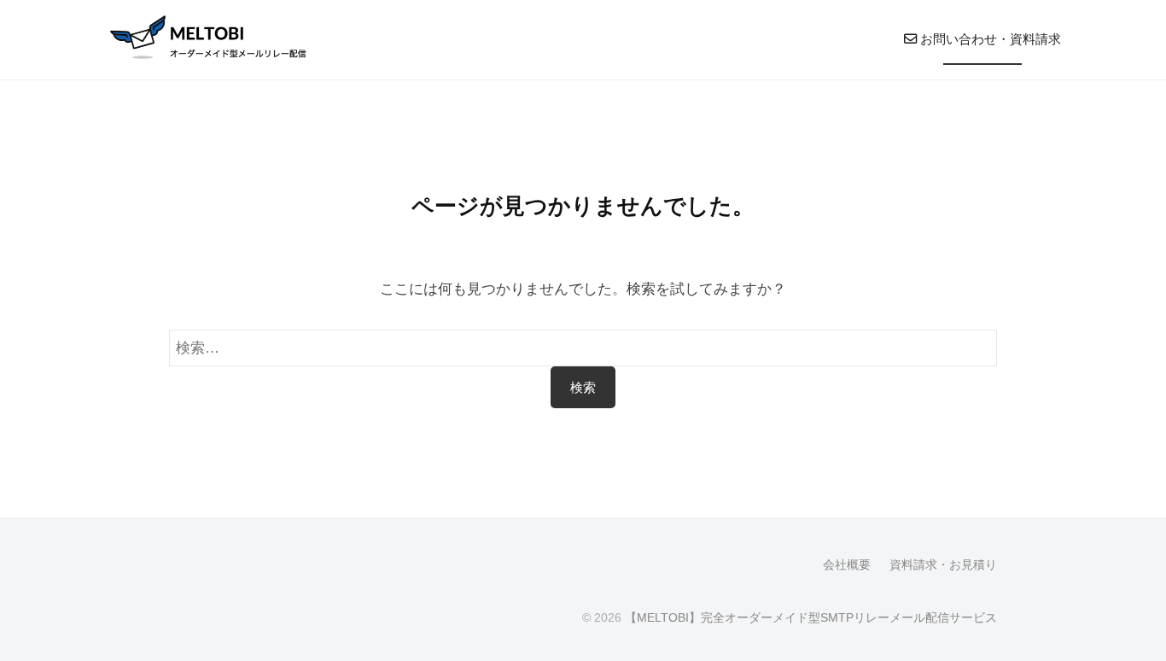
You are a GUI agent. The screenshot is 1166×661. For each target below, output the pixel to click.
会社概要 (847, 564)
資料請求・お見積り (943, 564)
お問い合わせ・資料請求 (989, 39)
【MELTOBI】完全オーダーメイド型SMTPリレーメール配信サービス (811, 617)
